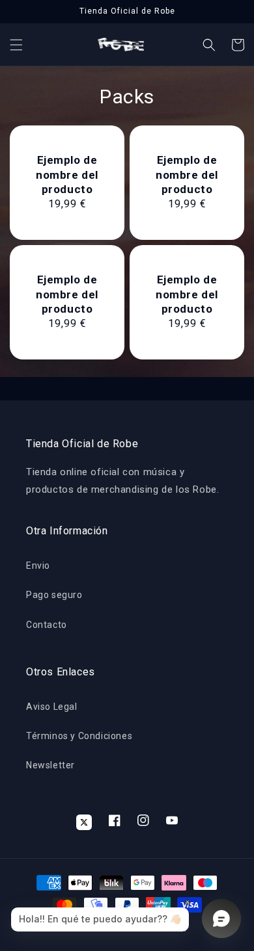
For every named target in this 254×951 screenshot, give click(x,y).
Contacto (46, 624)
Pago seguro (54, 595)
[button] (16, 45)
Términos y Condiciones (79, 736)
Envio (38, 565)
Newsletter (50, 765)
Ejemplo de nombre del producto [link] (67, 174)
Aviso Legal (52, 706)
